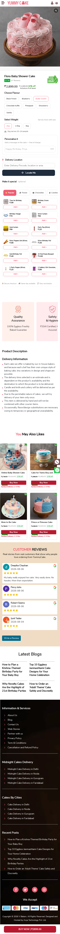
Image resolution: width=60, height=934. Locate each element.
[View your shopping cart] (56, 3)
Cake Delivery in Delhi (18, 804)
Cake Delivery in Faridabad (21, 818)
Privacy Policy (14, 738)
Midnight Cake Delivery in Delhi (23, 769)
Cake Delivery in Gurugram (21, 814)
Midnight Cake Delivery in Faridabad (25, 783)
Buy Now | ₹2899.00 (30, 929)
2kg (8, 126)
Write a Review (11, 638)
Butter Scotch (41, 99)
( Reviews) (15, 80)
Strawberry (43, 106)
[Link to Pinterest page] (35, 890)
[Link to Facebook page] (16, 890)
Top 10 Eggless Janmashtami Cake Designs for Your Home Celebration (31, 851)
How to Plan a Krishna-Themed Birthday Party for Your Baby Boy (32, 841)
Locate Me (30, 173)
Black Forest (11, 99)
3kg (27, 126)
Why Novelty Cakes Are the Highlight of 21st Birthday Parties (30, 861)
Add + (16, 207)
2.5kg (17, 126)
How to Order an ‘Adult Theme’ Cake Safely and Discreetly (31, 871)
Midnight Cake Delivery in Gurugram (26, 778)
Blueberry (26, 99)
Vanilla (9, 113)
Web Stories (14, 729)
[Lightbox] (56, 11)
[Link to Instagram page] (44, 890)
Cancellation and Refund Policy (23, 747)
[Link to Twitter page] (25, 890)
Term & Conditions (17, 743)
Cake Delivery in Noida (19, 809)
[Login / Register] (52, 3)
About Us (12, 715)
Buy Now (14, 483)
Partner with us (15, 734)
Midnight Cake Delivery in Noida (23, 774)
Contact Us (13, 724)
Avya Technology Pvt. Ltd (35, 920)
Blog (10, 720)
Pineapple (29, 106)
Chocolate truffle (13, 106)
